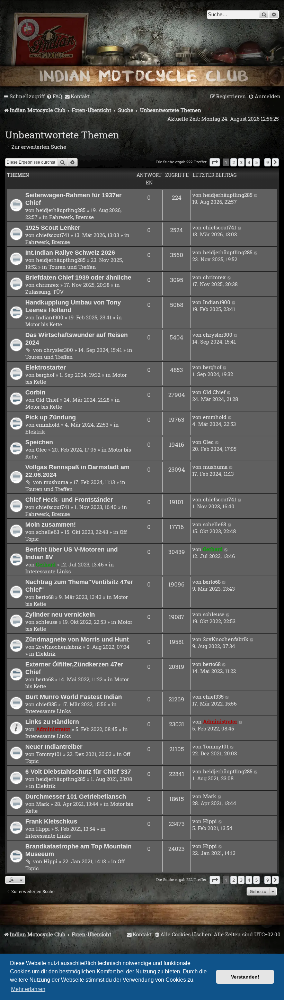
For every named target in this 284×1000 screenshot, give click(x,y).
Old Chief (47, 399)
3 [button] (241, 162)
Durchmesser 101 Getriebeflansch (75, 796)
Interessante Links (48, 571)
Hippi (43, 828)
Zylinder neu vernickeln (60, 614)
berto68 (45, 596)
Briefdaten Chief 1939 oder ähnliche (78, 277)
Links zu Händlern (52, 721)
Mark (42, 803)
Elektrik (35, 431)
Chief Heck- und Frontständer (69, 499)
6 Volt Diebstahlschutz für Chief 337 (78, 771)
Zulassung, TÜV (44, 291)
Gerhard (46, 564)
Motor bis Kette (43, 324)
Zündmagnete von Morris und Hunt (77, 639)
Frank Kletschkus (51, 821)
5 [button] (256, 162)
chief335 (46, 704)
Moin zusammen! (50, 524)
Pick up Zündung (50, 417)
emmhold (48, 424)
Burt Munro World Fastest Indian (73, 696)
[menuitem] (54, 96)
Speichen (39, 442)
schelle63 (47, 531)
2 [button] (233, 162)
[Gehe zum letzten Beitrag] (256, 194)
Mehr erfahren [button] (28, 989)
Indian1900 (49, 317)
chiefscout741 (52, 234)
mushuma (56, 482)
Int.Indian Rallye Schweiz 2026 (70, 252)
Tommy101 (49, 754)
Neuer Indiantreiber (53, 746)
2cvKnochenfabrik (58, 646)
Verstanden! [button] (245, 977)
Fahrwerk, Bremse (71, 216)
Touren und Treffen (72, 266)
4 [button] (249, 162)
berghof (45, 374)
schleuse (46, 621)
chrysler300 (58, 349)
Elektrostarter (45, 367)
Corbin (35, 392)
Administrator (53, 729)
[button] (215, 162)
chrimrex (47, 284)
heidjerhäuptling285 (61, 210)
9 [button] (267, 162)
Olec (41, 449)
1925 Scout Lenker (52, 227)
